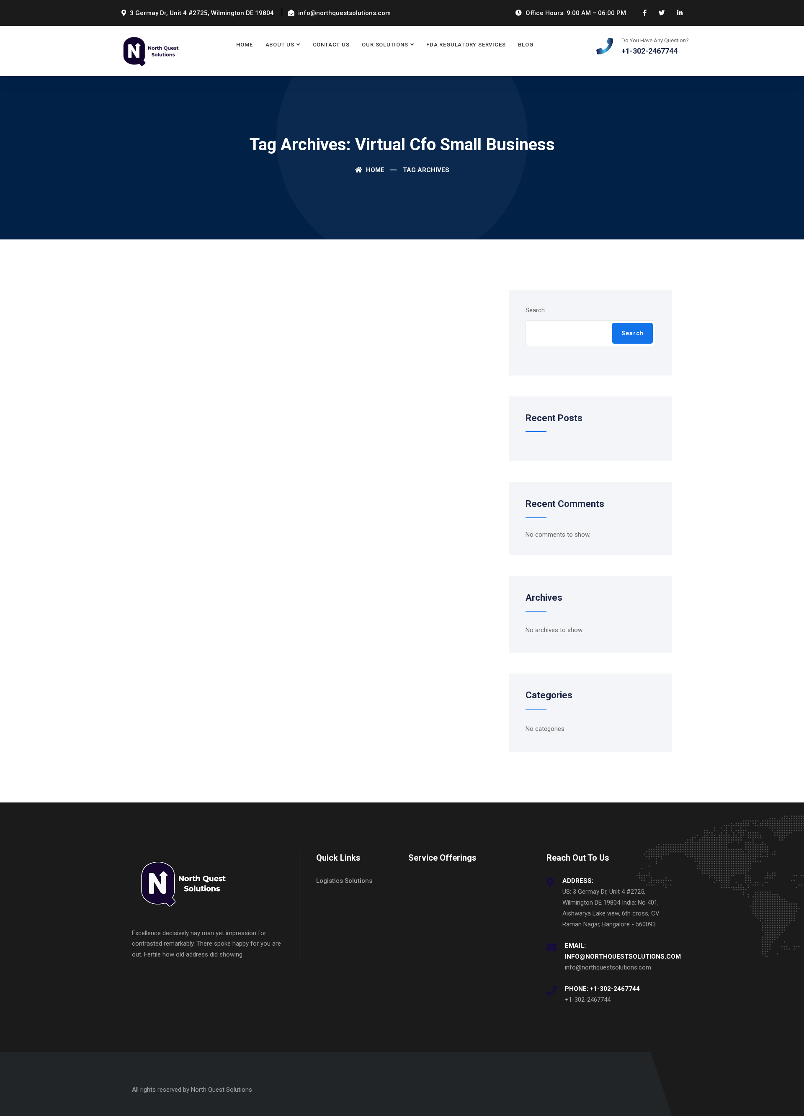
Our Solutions (385, 44)
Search (535, 310)
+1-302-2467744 (588, 999)
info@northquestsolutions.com (608, 967)
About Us (279, 44)
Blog (525, 44)
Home (244, 44)
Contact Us (331, 44)
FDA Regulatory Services (465, 44)
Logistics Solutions (344, 881)
